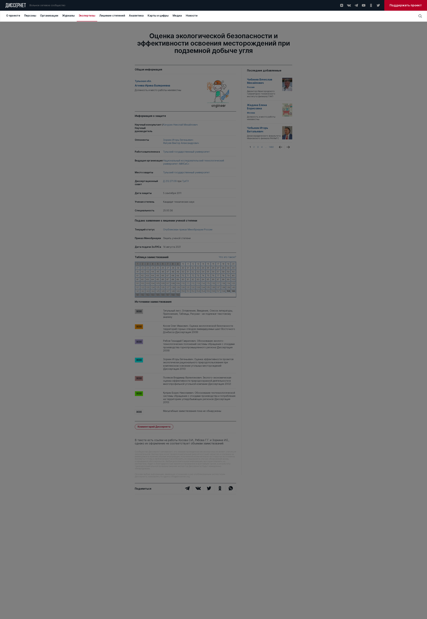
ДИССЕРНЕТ (15, 6)
